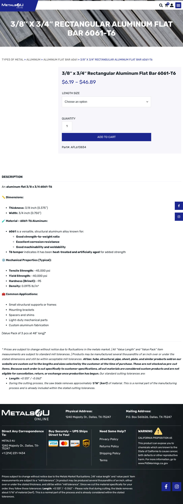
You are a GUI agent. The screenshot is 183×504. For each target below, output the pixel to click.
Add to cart (106, 137)
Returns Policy (109, 446)
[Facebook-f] (179, 206)
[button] (178, 5)
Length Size (71, 93)
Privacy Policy (109, 439)
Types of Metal (12, 59)
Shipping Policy (110, 453)
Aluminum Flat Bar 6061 (60, 59)
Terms (103, 460)
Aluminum (33, 59)
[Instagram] (179, 217)
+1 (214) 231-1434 (13, 453)
